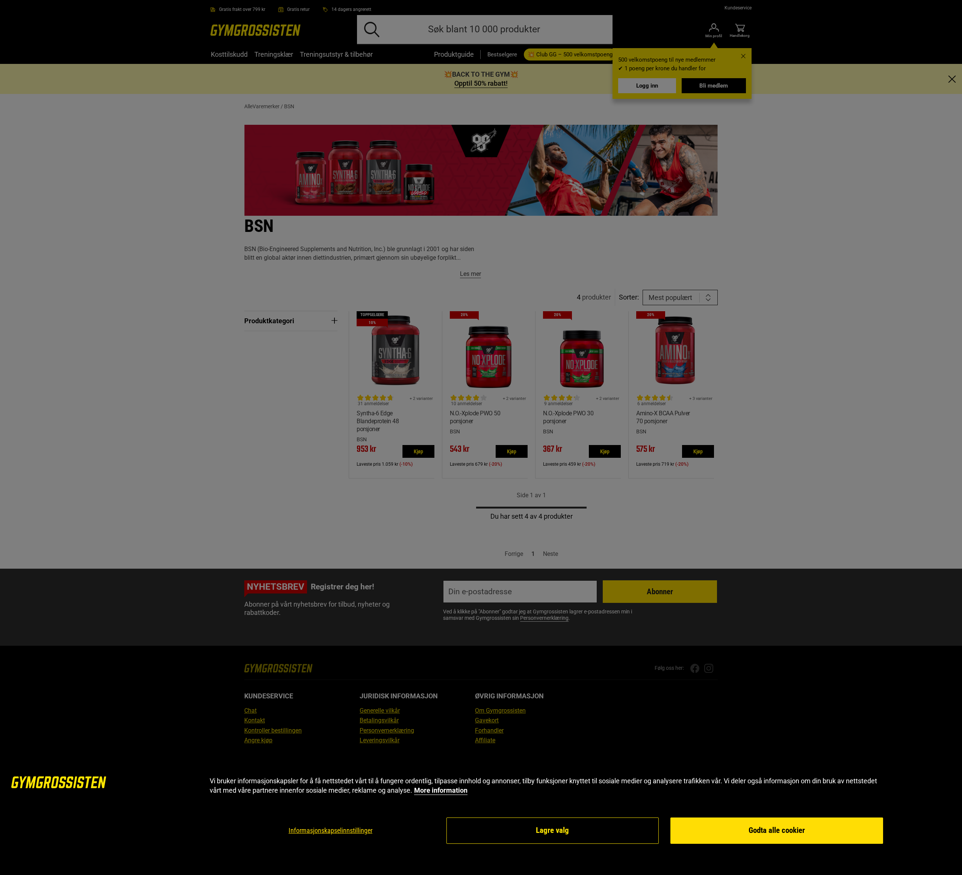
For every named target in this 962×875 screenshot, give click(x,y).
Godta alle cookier (777, 830)
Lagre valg (552, 830)
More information (440, 790)
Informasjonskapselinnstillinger (330, 830)
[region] (481, 810)
